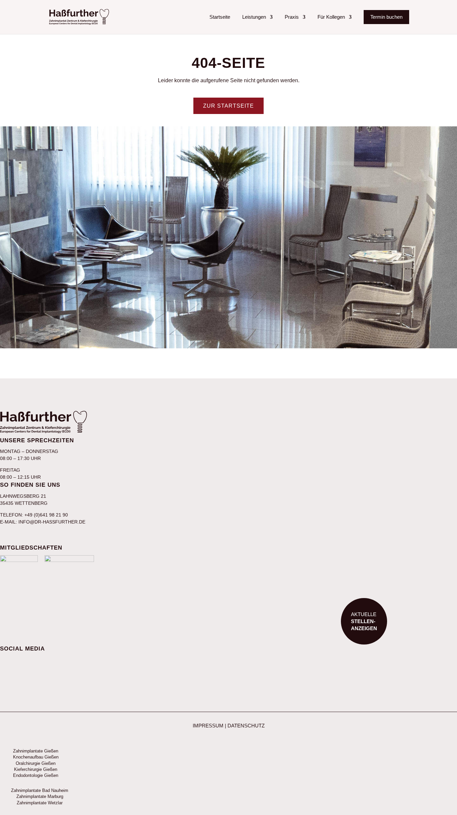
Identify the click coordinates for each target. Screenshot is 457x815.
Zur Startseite (228, 106)
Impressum (208, 725)
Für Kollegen (331, 17)
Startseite (219, 17)
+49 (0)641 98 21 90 (46, 514)
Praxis (292, 17)
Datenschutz (246, 725)
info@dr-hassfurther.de (51, 522)
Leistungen (254, 17)
